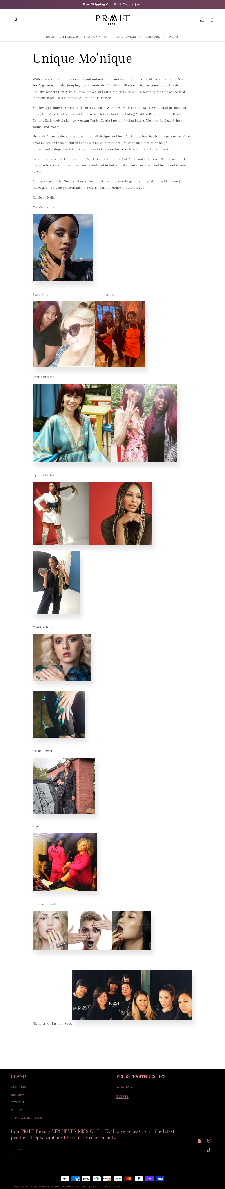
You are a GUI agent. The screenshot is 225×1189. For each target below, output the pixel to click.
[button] (16, 19)
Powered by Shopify (48, 1186)
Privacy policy (90, 1186)
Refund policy (70, 1186)
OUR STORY (18, 1087)
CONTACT (17, 1102)
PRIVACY (16, 1109)
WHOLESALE (125, 1087)
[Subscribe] (85, 1150)
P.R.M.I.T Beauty (28, 1186)
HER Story (17, 1094)
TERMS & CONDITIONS (26, 1117)
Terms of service (111, 1186)
